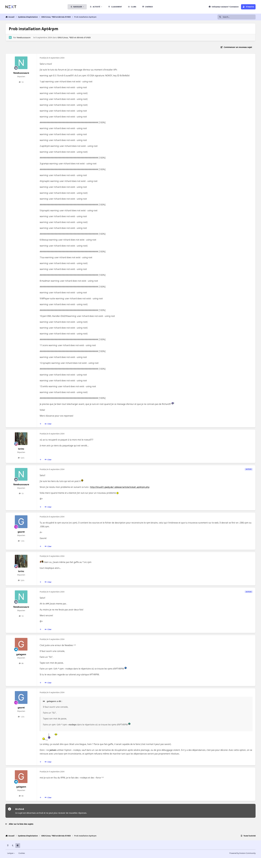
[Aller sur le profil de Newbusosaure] (10, 37)
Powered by (242, 853)
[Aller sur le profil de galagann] (21, 644)
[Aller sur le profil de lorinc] (21, 438)
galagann (21, 654)
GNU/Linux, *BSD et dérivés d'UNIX (74, 37)
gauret (21, 531)
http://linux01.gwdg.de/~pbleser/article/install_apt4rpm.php (119, 487)
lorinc (21, 448)
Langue (10, 853)
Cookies (21, 853)
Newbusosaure (23, 37)
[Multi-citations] (40, 424)
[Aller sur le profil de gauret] (21, 521)
